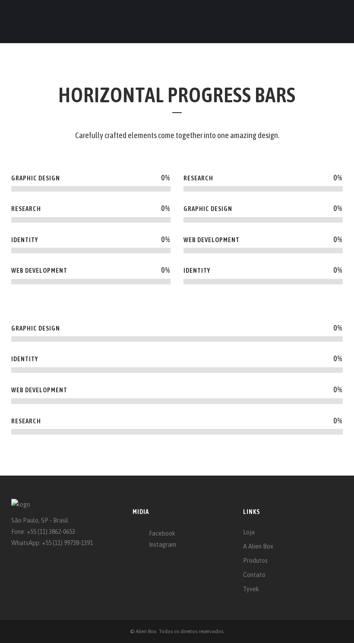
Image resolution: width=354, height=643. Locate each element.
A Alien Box (258, 546)
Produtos (255, 560)
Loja (249, 532)
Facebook (162, 533)
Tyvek (251, 589)
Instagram (162, 544)
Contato (254, 574)
